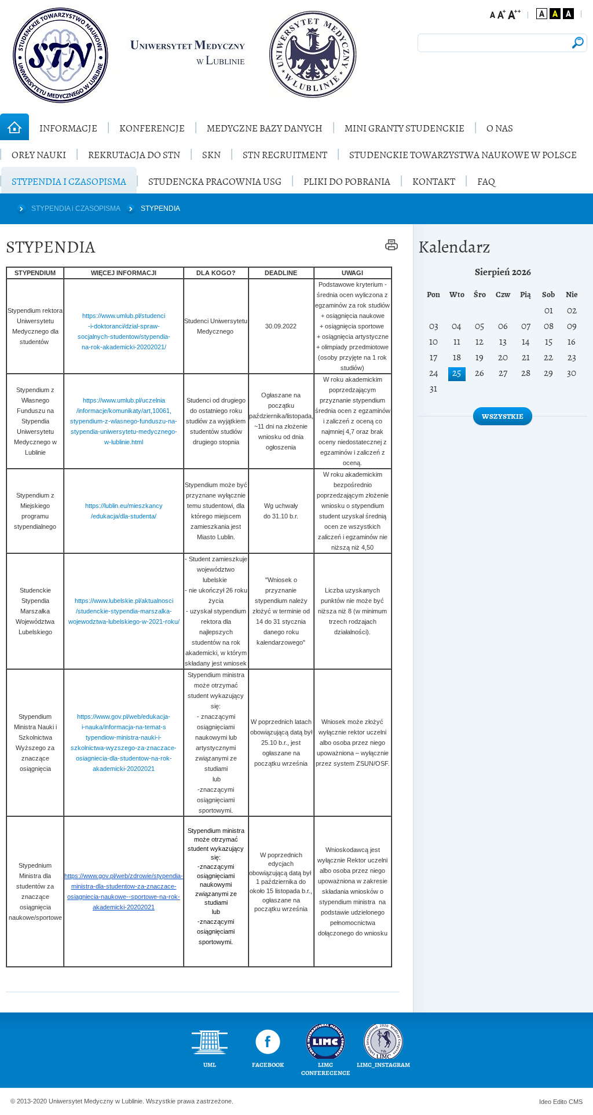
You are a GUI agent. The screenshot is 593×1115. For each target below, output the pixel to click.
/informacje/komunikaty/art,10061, (123, 410)
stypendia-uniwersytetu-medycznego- (124, 431)
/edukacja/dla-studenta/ (123, 516)
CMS (576, 1101)
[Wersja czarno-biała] (568, 13)
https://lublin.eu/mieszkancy (124, 505)
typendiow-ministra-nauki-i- (124, 737)
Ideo (546, 1101)
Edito (560, 1101)
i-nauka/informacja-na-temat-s (124, 726)
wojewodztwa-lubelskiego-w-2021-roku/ (124, 621)
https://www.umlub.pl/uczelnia (124, 400)
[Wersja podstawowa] (541, 13)
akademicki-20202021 (124, 768)
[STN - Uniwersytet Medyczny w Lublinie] (185, 55)
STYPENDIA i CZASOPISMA (75, 208)
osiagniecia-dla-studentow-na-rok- (124, 758)
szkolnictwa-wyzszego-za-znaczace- (124, 747)
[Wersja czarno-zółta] (555, 13)
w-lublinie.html (123, 441)
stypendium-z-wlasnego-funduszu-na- (123, 421)
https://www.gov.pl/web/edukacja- (123, 716)
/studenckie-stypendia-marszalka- (124, 611)
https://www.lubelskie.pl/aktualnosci (124, 600)
